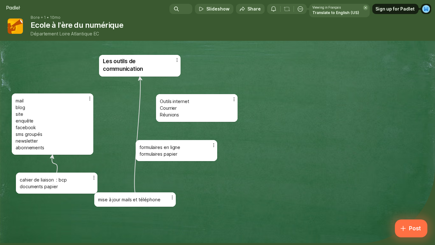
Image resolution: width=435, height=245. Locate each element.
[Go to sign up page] (426, 9)
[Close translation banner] (365, 7)
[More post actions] (172, 197)
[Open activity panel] (273, 9)
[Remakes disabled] (287, 9)
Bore (35, 17)
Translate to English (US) (335, 12)
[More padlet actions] (300, 9)
